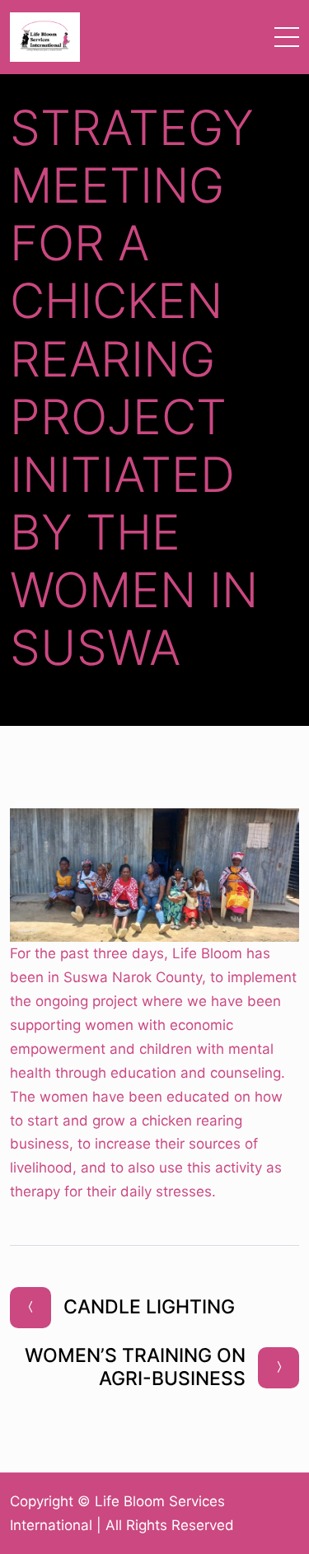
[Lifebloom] (45, 37)
